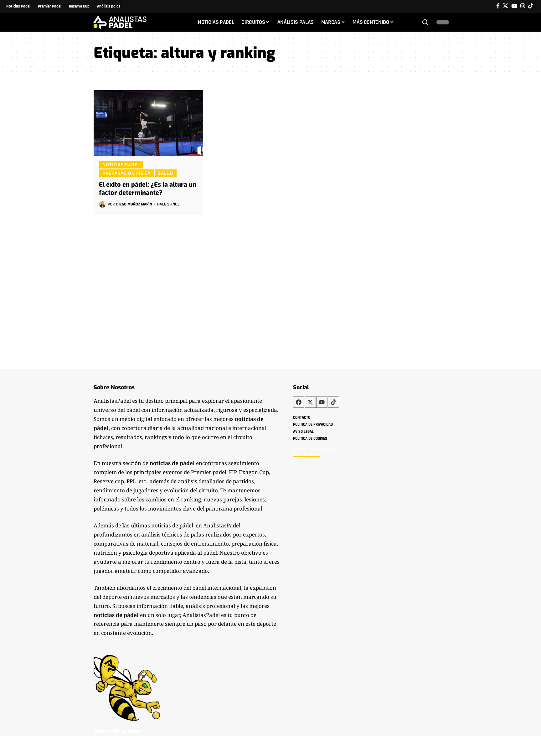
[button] (425, 22)
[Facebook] (498, 6)
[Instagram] (523, 6)
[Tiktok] (530, 6)
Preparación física (126, 172)
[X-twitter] (310, 402)
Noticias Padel (121, 164)
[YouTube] (514, 6)
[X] (505, 6)
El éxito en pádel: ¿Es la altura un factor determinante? (147, 188)
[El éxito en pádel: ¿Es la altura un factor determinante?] (148, 123)
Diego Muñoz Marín (134, 204)
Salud (165, 172)
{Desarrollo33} (306, 454)
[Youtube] (321, 402)
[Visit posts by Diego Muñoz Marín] (102, 204)
